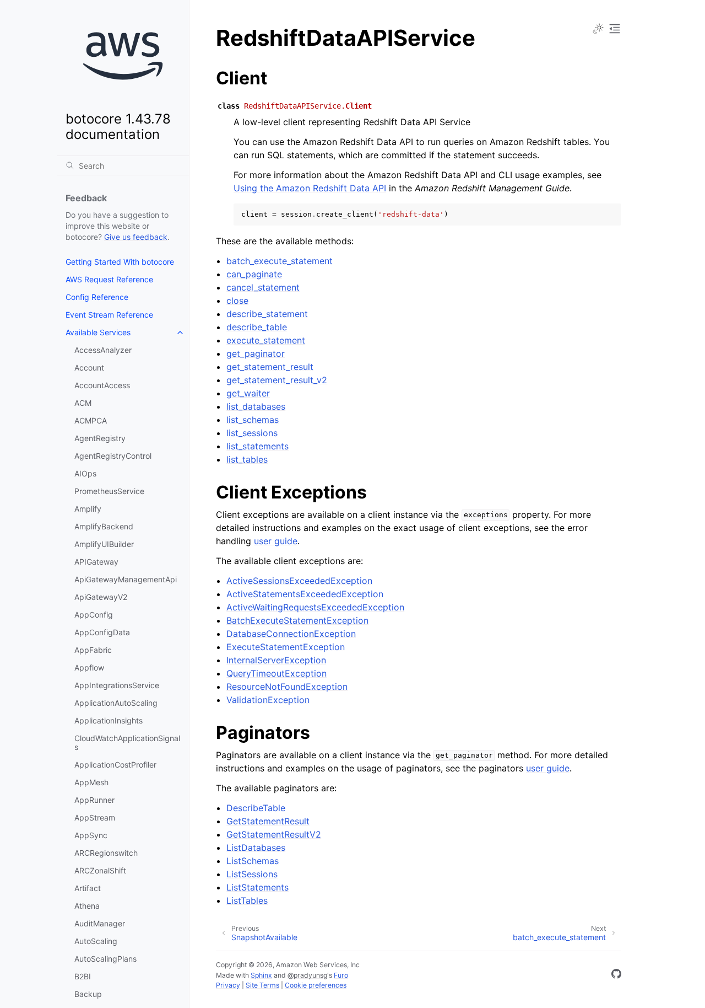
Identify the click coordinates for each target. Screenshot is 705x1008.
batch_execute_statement (279, 260)
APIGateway (96, 561)
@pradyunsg (307, 975)
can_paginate (254, 274)
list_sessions (252, 432)
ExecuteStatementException (285, 646)
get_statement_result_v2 (276, 379)
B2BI (82, 976)
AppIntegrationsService (116, 685)
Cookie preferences (315, 985)
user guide (275, 540)
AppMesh (91, 782)
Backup (88, 994)
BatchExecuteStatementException (297, 620)
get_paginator (255, 353)
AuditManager (99, 923)
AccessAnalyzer (103, 350)
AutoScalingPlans (105, 958)
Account (89, 367)
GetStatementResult (268, 821)
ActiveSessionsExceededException (299, 580)
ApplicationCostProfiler (115, 764)
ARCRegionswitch (106, 852)
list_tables (247, 459)
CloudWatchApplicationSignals (127, 742)
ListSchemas (252, 860)
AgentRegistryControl (112, 455)
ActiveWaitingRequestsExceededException (315, 607)
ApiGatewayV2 (100, 597)
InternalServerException (276, 660)
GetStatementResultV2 (273, 834)
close (237, 300)
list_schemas (252, 419)
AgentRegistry (100, 438)
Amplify (87, 508)
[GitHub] (616, 975)
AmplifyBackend (103, 526)
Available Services (98, 332)
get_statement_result (269, 366)
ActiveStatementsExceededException (304, 593)
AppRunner (94, 800)
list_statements (257, 446)
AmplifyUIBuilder (104, 544)
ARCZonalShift (100, 870)
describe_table (256, 327)
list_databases (255, 406)
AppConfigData (102, 632)
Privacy (228, 985)
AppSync (90, 835)
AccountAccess (102, 385)
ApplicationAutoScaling (116, 702)
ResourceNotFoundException (287, 686)
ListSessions (252, 874)
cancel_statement (263, 287)
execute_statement (265, 340)
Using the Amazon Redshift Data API (310, 188)
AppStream (94, 817)
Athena (87, 905)
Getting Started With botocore (120, 261)
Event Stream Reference (109, 314)
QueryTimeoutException (276, 673)
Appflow (89, 667)
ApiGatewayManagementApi (125, 579)
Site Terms (262, 985)
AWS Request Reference (109, 279)
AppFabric (93, 650)
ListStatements (257, 887)
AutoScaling (95, 941)
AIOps (85, 473)
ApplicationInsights (108, 720)
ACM (82, 403)
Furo (341, 975)
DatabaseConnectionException (291, 633)
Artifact (87, 888)
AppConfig (93, 614)
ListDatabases (255, 847)
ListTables (247, 900)
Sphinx (261, 975)
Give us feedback (135, 237)
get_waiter (248, 393)
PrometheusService (109, 491)
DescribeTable (255, 807)
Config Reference (97, 297)
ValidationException (268, 699)
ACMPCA (90, 420)
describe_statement (267, 313)
